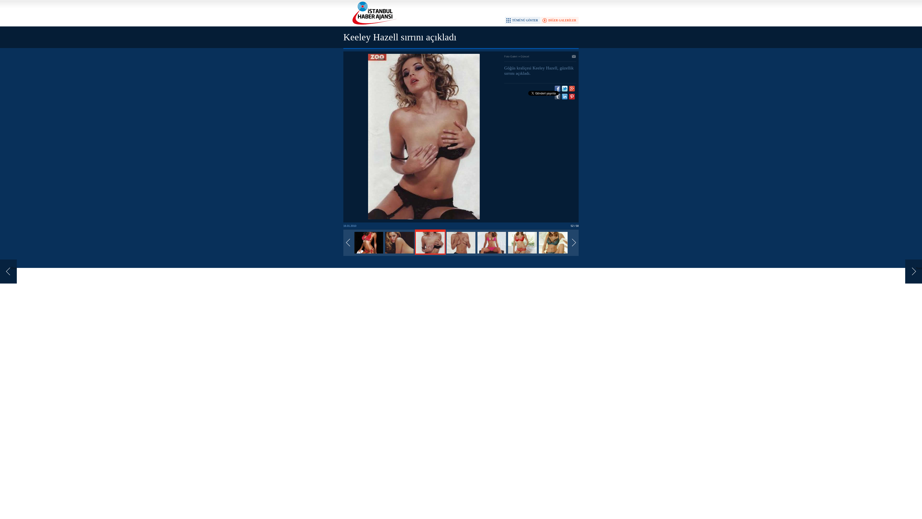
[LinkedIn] (565, 96)
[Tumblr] (557, 96)
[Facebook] (557, 89)
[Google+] (572, 89)
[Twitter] (565, 89)
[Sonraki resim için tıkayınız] (424, 218)
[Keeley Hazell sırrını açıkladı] (368, 253)
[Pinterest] (572, 96)
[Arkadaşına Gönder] (574, 57)
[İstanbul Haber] (373, 24)
